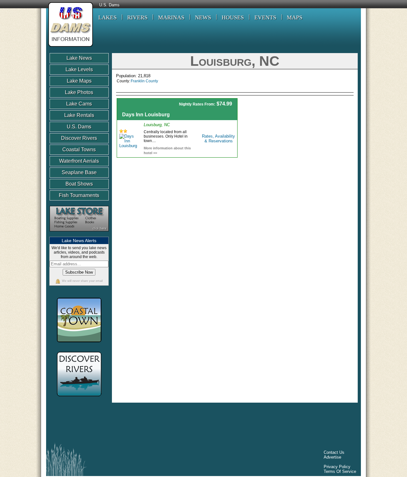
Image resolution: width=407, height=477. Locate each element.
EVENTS (265, 17)
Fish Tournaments (79, 195)
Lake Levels (79, 69)
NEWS (203, 17)
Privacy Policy (337, 466)
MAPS (294, 17)
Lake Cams (79, 103)
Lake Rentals (79, 115)
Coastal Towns (79, 149)
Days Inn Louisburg (146, 114)
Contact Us (334, 452)
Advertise (332, 457)
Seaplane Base (79, 172)
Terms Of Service (340, 471)
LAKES (107, 17)
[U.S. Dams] (69, 47)
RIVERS (137, 17)
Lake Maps (79, 81)
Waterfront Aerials (79, 161)
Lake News (79, 58)
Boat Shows (79, 184)
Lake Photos (79, 92)
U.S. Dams (109, 5)
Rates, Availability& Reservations (218, 138)
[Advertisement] (299, 142)
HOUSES (233, 17)
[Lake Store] (79, 234)
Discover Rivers (79, 138)
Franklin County (144, 81)
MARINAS (171, 17)
